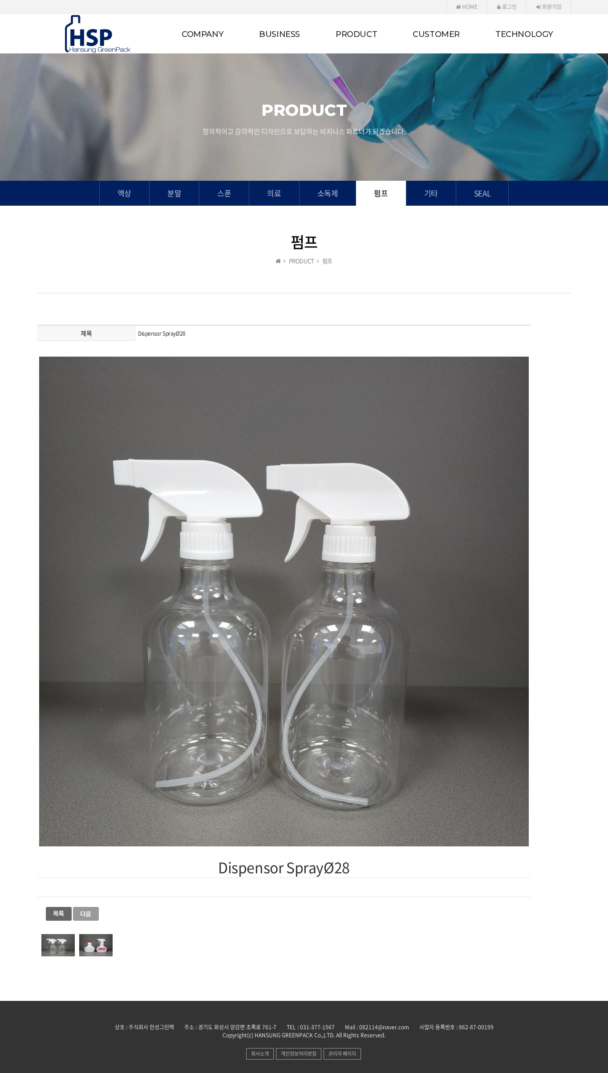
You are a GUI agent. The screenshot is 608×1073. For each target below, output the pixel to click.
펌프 (381, 193)
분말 (174, 193)
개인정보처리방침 (298, 1053)
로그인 (509, 7)
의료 (274, 193)
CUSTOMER (436, 34)
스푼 (224, 193)
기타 (431, 193)
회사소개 (260, 1053)
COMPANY (202, 34)
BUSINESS (279, 34)
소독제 (327, 193)
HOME (469, 7)
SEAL (482, 193)
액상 (124, 193)
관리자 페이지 (342, 1053)
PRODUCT (356, 34)
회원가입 (551, 7)
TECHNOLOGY (524, 34)
